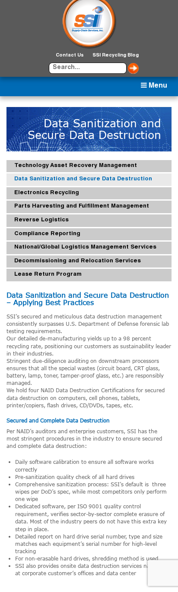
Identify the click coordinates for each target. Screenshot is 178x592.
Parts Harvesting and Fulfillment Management (81, 206)
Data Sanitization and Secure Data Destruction (83, 179)
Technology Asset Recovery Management (75, 166)
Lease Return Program (48, 274)
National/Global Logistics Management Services (85, 247)
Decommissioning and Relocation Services (77, 261)
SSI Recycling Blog (115, 55)
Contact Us (70, 55)
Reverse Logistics (41, 220)
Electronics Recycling (46, 193)
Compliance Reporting (47, 234)
